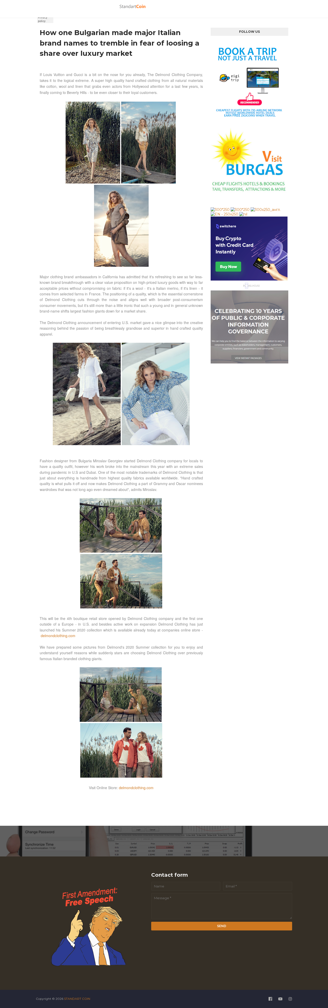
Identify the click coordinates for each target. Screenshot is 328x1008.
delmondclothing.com (58, 635)
